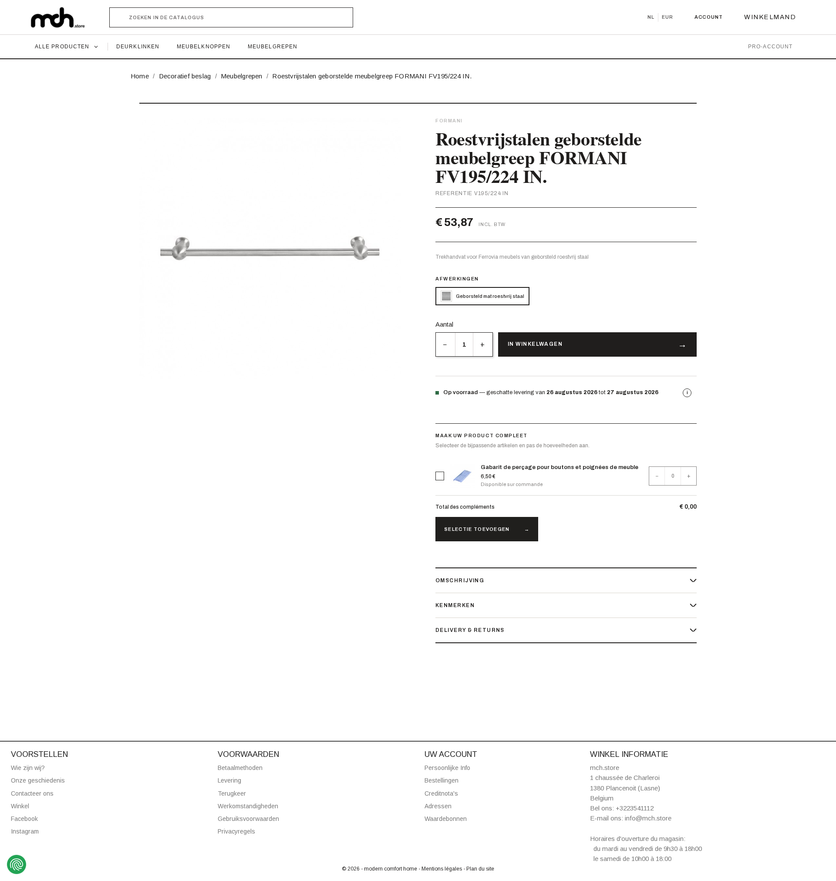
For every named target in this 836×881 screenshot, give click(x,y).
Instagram (25, 831)
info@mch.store (648, 818)
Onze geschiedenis (38, 780)
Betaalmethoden (240, 767)
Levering (229, 780)
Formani (449, 120)
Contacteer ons (32, 793)
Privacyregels (236, 831)
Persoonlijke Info (447, 767)
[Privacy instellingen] (17, 864)
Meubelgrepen (272, 47)
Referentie (453, 193)
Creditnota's (441, 793)
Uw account (451, 754)
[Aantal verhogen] (482, 344)
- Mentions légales (440, 869)
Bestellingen (441, 780)
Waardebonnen (446, 818)
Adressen (438, 806)
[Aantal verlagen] (445, 344)
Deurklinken (137, 47)
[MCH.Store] (62, 17)
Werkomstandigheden (248, 806)
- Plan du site (478, 869)
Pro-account (770, 47)
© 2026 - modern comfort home (380, 869)
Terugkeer (232, 793)
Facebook (24, 818)
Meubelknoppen (203, 47)
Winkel (20, 806)
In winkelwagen (535, 344)
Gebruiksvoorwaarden (248, 818)
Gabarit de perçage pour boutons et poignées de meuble (559, 467)
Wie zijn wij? (28, 767)
